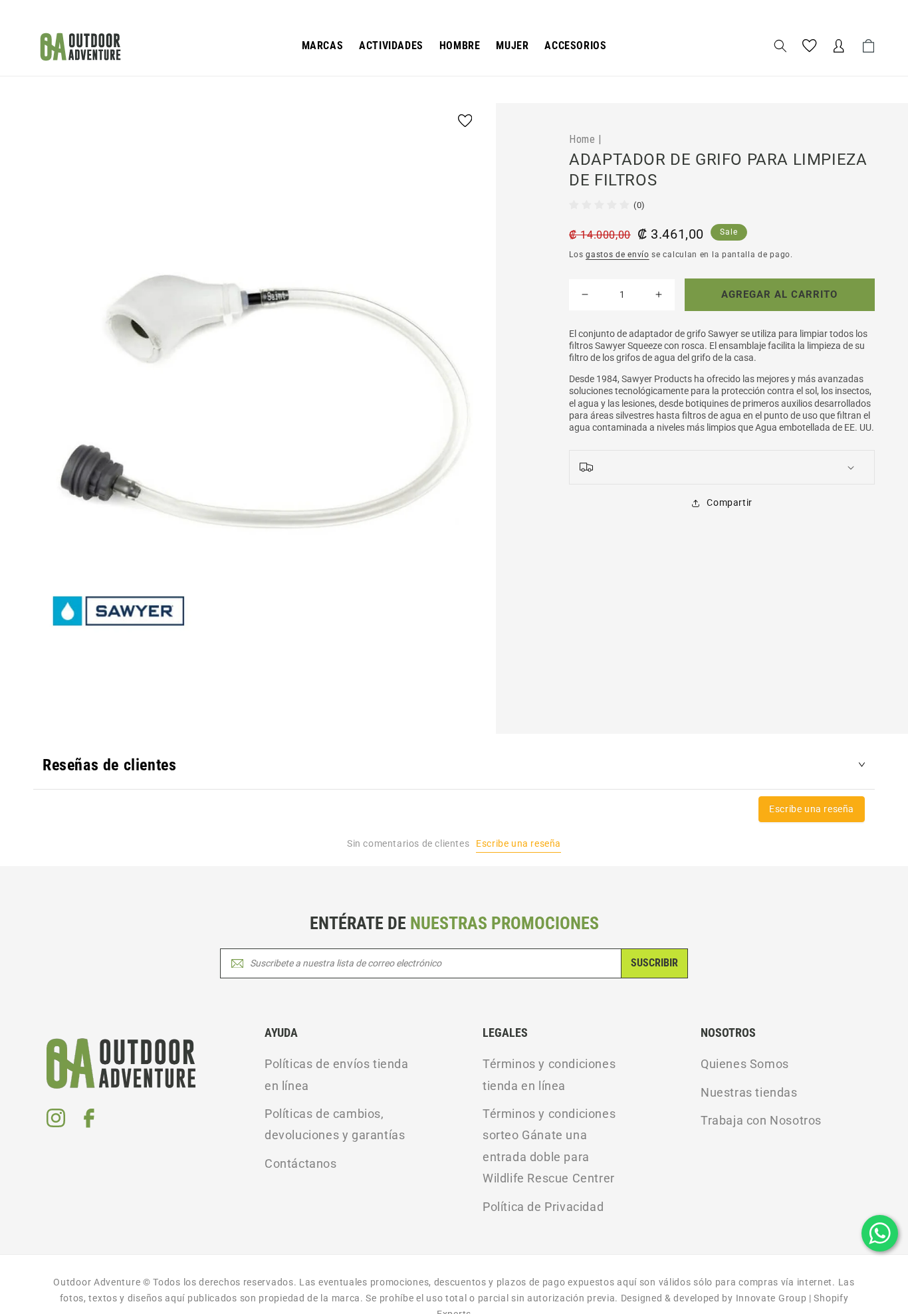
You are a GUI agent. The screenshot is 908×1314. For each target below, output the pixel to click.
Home (582, 139)
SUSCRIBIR (654, 962)
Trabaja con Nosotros (761, 1120)
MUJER (512, 45)
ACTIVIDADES (391, 45)
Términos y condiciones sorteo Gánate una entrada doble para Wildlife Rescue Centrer (549, 1146)
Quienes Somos (745, 1064)
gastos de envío (617, 254)
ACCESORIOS (575, 45)
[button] (323, 46)
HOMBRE (460, 45)
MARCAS (323, 45)
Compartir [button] (729, 502)
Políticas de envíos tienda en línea (337, 1074)
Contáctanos (301, 1163)
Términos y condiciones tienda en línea (549, 1074)
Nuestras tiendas (749, 1092)
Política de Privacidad (543, 1207)
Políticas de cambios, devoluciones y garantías (335, 1124)
